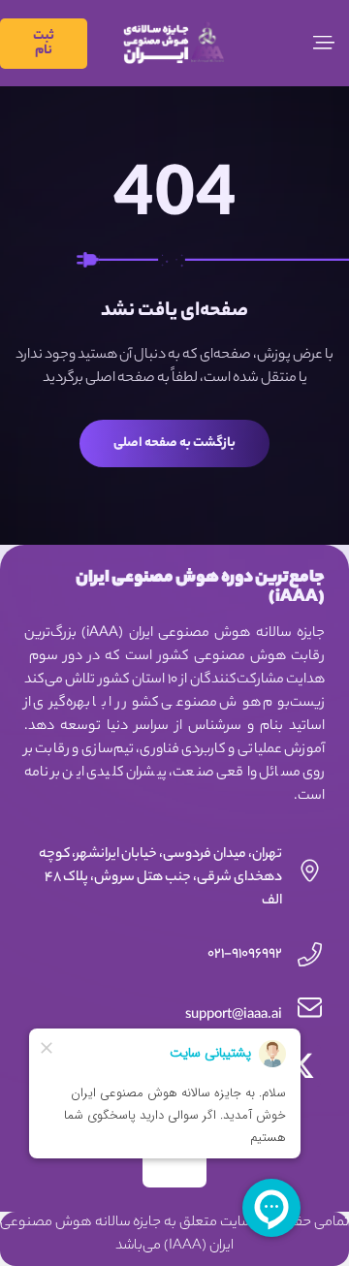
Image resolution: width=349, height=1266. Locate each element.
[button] (324, 43)
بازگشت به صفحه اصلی (174, 443)
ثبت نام (43, 43)
